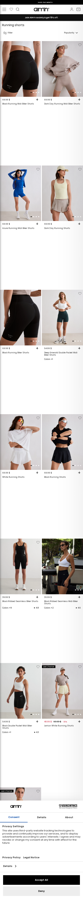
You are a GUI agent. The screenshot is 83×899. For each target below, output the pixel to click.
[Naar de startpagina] (41, 9)
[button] (31, 92)
